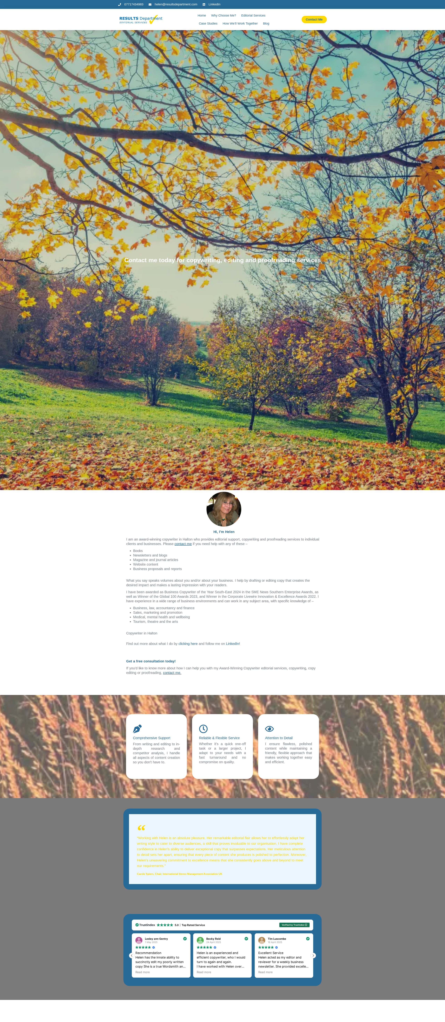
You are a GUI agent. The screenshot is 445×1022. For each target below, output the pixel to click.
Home (202, 15)
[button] (4, 260)
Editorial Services (253, 15)
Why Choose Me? (223, 15)
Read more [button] (142, 972)
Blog (266, 23)
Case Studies (208, 23)
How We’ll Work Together (240, 23)
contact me (171, 673)
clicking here (188, 644)
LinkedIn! (233, 644)
